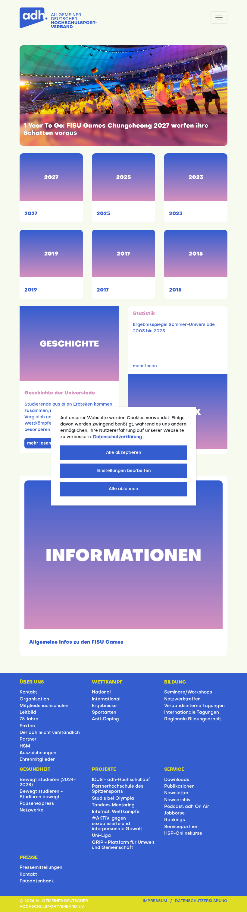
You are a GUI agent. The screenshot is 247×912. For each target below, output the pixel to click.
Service (174, 769)
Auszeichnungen (38, 753)
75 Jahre (29, 719)
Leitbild (28, 712)
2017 (103, 290)
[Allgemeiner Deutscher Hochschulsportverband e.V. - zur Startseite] (58, 16)
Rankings (174, 820)
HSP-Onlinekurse (183, 833)
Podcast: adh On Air (186, 807)
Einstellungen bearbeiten (123, 471)
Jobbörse (174, 813)
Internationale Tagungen (191, 712)
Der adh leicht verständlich (50, 733)
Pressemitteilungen (41, 868)
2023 (176, 214)
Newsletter (176, 793)
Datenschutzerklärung (201, 901)
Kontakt (28, 692)
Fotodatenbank (37, 881)
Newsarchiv (177, 800)
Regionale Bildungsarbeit (192, 719)
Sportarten (104, 712)
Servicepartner (181, 827)
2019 (30, 290)
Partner (28, 739)
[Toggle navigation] (219, 17)
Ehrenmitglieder (37, 759)
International (106, 699)
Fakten (27, 726)
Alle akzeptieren (123, 453)
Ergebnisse (104, 706)
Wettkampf (107, 682)
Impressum (155, 901)
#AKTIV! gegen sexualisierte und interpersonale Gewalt (117, 823)
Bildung (175, 682)
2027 (30, 214)
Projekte (104, 769)
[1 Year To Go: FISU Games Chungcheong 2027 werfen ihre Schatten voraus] (123, 95)
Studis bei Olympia (113, 798)
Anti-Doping (105, 719)
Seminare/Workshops (188, 692)
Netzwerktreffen (182, 699)
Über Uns (32, 682)
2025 (103, 214)
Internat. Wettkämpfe (115, 812)
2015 (175, 290)
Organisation (34, 699)
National (101, 692)
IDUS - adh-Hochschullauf (121, 780)
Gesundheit (35, 769)
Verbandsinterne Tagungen (194, 706)
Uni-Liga (101, 836)
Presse (29, 858)
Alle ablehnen (123, 489)
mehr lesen (39, 443)
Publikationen (179, 786)
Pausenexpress (37, 804)
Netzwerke (31, 810)
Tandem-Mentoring (113, 805)
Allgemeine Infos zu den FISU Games (76, 642)
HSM (25, 746)
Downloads (176, 780)
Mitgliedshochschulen (44, 706)
